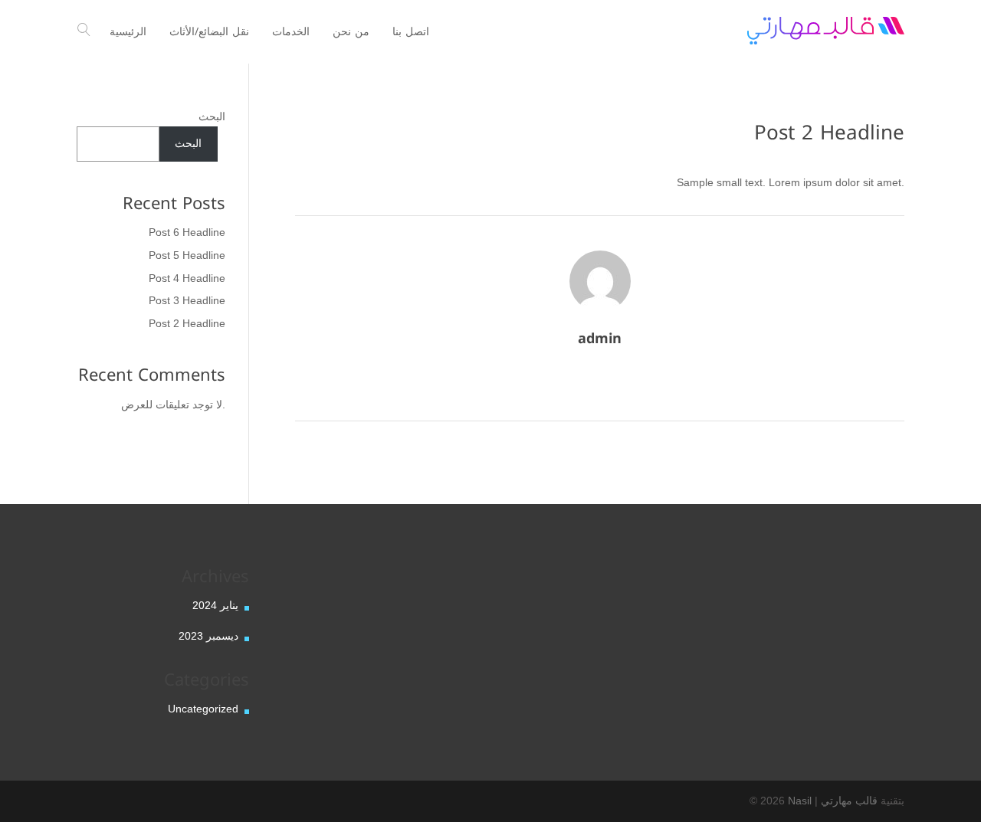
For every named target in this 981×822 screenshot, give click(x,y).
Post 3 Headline (187, 300)
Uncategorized (203, 708)
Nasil (800, 800)
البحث (211, 116)
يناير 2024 (215, 605)
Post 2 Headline (187, 323)
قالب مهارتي (849, 800)
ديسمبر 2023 (208, 636)
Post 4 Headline (187, 278)
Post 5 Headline (187, 255)
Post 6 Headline (187, 232)
